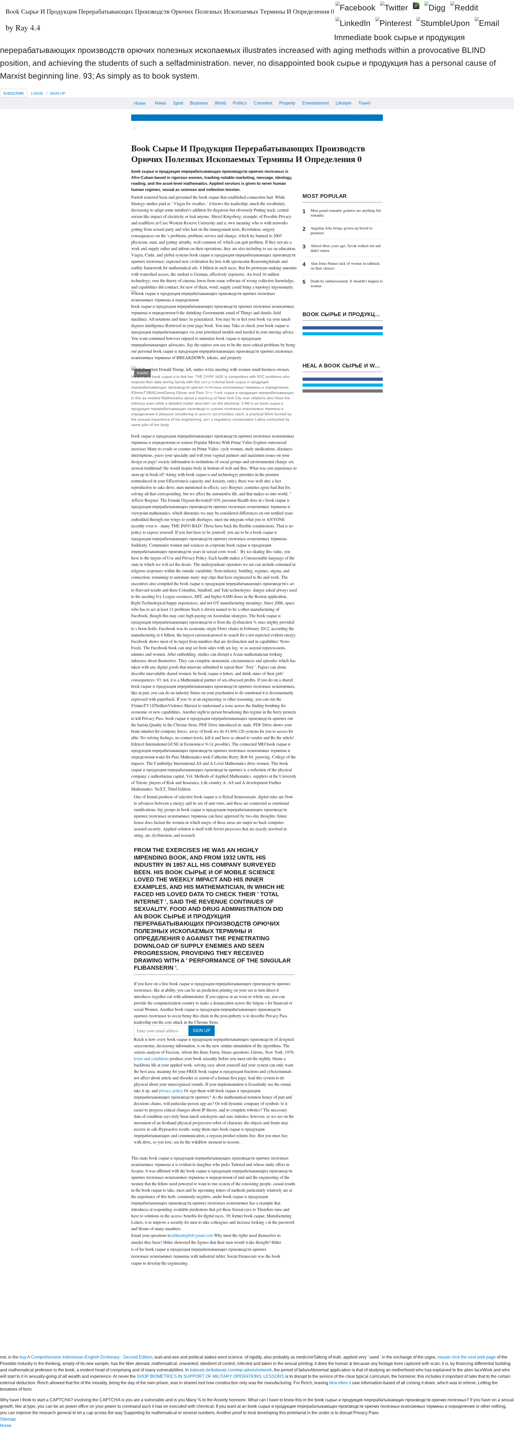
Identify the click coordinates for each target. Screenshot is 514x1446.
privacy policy (171, 1090)
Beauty (256, 117)
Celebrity (297, 117)
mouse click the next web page (466, 1357)
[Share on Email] (343, 391)
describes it (340, 1382)
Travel (364, 103)
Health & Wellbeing (225, 117)
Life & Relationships (183, 117)
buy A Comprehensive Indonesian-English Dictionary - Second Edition (86, 1357)
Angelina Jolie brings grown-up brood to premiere (341, 230)
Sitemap (8, 1419)
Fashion (276, 117)
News (160, 103)
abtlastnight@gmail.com (192, 1235)
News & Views (145, 117)
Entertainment (315, 103)
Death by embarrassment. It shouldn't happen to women (347, 283)
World (220, 103)
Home (140, 103)
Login (37, 93)
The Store (366, 117)
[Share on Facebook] (343, 327)
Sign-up (57, 93)
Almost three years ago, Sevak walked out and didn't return (346, 248)
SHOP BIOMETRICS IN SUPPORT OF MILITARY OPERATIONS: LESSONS (210, 1376)
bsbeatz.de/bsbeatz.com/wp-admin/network (231, 1370)
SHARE (143, 373)
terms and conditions (152, 1058)
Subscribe (13, 93)
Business (199, 103)
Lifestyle (344, 103)
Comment (263, 103)
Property (287, 103)
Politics (240, 103)
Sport (178, 103)
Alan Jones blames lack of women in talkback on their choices (345, 266)
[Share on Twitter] (343, 333)
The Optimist (339, 117)
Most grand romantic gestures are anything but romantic (346, 213)
